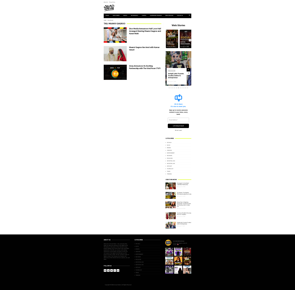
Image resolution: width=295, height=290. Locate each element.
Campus (144, 15)
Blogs (107, 15)
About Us (106, 2)
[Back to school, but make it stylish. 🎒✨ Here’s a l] (187, 261)
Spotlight (169, 166)
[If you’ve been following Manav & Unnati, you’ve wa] (169, 261)
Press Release (169, 15)
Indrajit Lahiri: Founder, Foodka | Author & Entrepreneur (176, 76)
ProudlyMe (170, 158)
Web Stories (116, 15)
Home (105, 20)
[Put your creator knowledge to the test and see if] (178, 252)
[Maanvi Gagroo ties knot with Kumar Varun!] (115, 53)
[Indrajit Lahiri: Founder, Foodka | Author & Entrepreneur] (170, 225)
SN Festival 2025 (171, 163)
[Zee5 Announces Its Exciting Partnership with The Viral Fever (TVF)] (115, 72)
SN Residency (134, 15)
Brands (169, 147)
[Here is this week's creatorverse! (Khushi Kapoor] (169, 270)
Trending (169, 174)
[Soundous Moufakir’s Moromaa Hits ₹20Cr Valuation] (170, 215)
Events (125, 15)
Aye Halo (169, 142)
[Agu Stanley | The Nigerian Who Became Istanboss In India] (170, 195)
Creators (171, 70)
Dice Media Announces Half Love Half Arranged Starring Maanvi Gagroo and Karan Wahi (145, 31)
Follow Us (180, 15)
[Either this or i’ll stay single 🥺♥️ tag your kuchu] (178, 261)
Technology (170, 168)
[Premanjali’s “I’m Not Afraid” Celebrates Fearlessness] (170, 185)
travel (168, 171)
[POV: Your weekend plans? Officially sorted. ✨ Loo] (187, 252)
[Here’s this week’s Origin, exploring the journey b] (187, 270)
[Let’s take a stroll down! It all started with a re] (169, 252)
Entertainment (171, 153)
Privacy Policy (112, 2)
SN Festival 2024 (171, 161)
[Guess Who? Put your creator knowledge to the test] (178, 270)
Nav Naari (169, 155)
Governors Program (156, 15)
